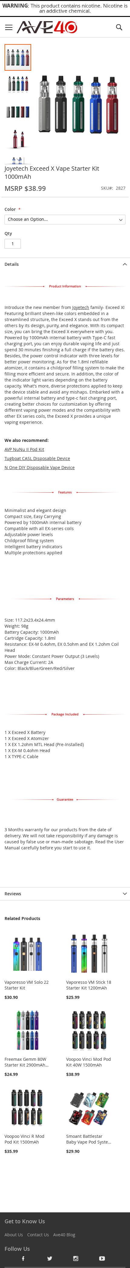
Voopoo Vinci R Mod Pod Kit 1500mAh (24, 1139)
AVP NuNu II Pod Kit (24, 449)
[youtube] (102, 1258)
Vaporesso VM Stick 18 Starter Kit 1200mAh (88, 985)
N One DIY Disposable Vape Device (40, 467)
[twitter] (50, 1258)
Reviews (13, 893)
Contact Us (38, 1234)
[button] (18, 84)
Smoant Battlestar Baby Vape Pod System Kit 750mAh (89, 1142)
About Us (14, 1234)
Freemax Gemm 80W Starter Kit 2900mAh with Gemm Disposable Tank (25, 1067)
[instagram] (76, 1258)
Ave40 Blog (64, 1234)
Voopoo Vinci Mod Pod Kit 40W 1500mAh (88, 1062)
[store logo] (47, 27)
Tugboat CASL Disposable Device (37, 458)
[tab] (65, 264)
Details (12, 264)
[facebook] (23, 1258)
